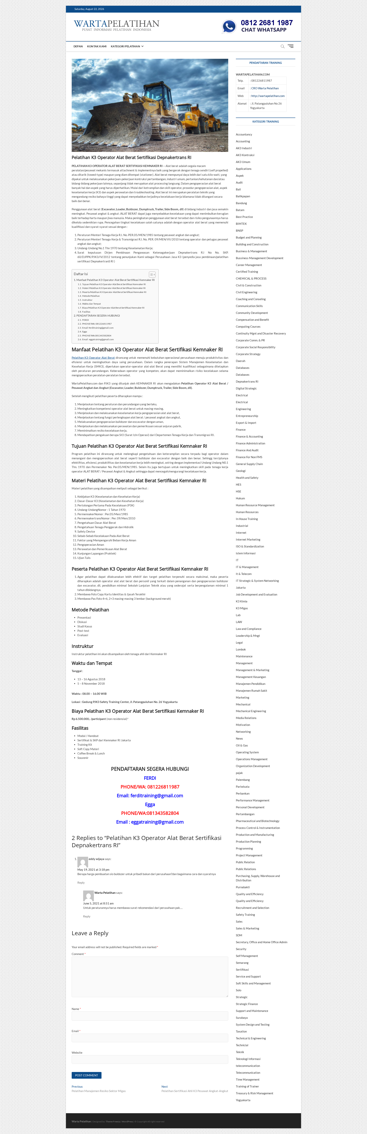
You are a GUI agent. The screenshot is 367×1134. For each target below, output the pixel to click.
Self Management (247, 955)
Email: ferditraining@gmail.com (97, 327)
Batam (240, 210)
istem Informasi (246, 553)
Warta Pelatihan (105, 892)
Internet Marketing (248, 539)
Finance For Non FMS (249, 457)
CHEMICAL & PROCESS (251, 278)
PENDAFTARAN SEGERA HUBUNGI (98, 315)
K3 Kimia (241, 601)
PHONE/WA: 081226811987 (96, 323)
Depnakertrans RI (247, 381)
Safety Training (245, 914)
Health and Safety (247, 477)
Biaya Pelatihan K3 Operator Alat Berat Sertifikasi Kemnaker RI (113, 307)
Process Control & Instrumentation (258, 827)
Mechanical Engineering (251, 711)
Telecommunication (248, 1072)
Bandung (241, 203)
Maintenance (244, 656)
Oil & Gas (242, 745)
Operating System (247, 752)
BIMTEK (241, 223)
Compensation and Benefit (252, 319)
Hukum (240, 498)
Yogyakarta (243, 1100)
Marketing (242, 697)
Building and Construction (252, 244)
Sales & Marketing (247, 928)
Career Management (249, 265)
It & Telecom (244, 573)
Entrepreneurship (247, 415)
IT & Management (247, 567)
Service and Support (248, 976)
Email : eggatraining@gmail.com (98, 339)
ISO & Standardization (250, 546)
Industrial (242, 525)
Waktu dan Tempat (91, 303)
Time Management (248, 1079)
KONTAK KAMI (96, 46)
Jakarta (241, 587)
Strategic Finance (247, 1004)
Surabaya (242, 1017)
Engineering (243, 409)
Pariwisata (242, 786)
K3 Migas (242, 608)
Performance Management (253, 800)
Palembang (243, 779)
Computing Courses (248, 326)
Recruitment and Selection (252, 907)
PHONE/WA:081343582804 (96, 335)
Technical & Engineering (251, 1038)
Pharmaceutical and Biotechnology (257, 821)
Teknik (240, 1052)
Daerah (240, 361)
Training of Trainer (247, 1086)
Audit (239, 182)
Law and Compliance (248, 628)
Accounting (243, 141)
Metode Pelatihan (91, 295)
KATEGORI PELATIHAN (125, 46)
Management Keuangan (251, 677)
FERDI (85, 319)
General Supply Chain (249, 464)
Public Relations (246, 869)
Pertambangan (245, 814)
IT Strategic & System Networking (257, 580)
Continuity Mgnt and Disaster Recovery (261, 333)
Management (244, 663)
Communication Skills (249, 306)
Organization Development (253, 766)
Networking (243, 731)
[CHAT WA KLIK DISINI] (257, 20)
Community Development (252, 312)
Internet (241, 532)
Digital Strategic (246, 388)
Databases (242, 367)
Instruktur (87, 299)
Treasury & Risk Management (254, 1093)
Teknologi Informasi (248, 1059)
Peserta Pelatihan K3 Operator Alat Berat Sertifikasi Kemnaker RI (114, 292)
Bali (238, 189)
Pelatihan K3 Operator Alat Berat (93, 357)
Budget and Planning (249, 237)
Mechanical (243, 704)
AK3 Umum (243, 162)
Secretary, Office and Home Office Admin (261, 942)
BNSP (239, 230)
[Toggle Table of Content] (150, 274)
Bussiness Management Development (259, 258)
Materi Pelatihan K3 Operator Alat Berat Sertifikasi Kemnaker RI (113, 288)
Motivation (243, 724)
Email (76, 1031)
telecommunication (248, 1065)
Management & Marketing (252, 670)
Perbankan (242, 793)
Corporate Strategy (248, 354)
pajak (239, 773)
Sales (239, 921)
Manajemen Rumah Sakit (251, 690)
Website (77, 1052)
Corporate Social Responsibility (255, 347)
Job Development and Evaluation (256, 594)
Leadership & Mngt (248, 635)
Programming (244, 848)
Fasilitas (86, 311)
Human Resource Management (255, 505)
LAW (239, 622)
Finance (241, 429)
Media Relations (246, 718)
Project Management (249, 855)
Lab (238, 615)
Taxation (241, 1031)
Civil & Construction (248, 285)
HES (238, 484)
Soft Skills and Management (253, 983)
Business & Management (251, 251)
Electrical (242, 395)
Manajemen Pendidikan (250, 683)
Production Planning (248, 841)
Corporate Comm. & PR (250, 340)
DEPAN (78, 46)
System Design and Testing (253, 1024)
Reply (81, 882)
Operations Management (252, 759)
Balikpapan (243, 196)
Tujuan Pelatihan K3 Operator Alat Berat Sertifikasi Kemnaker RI (114, 284)
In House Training (247, 519)
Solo (238, 990)
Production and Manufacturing (255, 834)
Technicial (242, 1045)
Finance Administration (250, 443)
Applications (244, 168)
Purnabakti (243, 887)
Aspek (240, 175)
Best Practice (244, 216)
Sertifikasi (242, 969)
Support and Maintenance (252, 1010)
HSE (238, 491)
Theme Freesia (113, 1121)
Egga (84, 331)
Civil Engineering (246, 292)
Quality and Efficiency (250, 894)
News (239, 738)
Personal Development (250, 807)
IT (237, 560)
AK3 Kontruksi (245, 155)
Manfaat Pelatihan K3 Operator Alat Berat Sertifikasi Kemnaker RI (115, 279)
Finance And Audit (247, 450)
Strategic (242, 997)
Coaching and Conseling (251, 299)
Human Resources (247, 512)
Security (241, 949)
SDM (239, 935)
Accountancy (244, 134)
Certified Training (247, 271)
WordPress (127, 1121)
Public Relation (245, 862)
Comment (79, 954)
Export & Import (246, 422)
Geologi (241, 470)
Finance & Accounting (249, 436)
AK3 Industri (244, 148)
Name (76, 1009)
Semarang (242, 962)
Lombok (241, 649)
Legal (239, 642)
